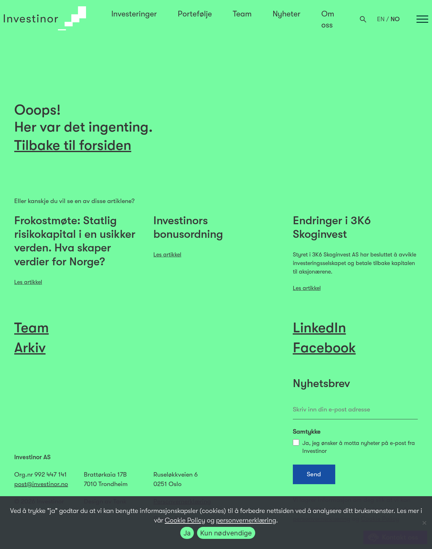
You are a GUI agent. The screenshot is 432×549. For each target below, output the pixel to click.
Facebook (324, 347)
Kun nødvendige (226, 533)
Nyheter (286, 13)
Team (242, 13)
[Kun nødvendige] (424, 523)
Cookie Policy (185, 520)
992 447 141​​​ (50, 474)
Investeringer (134, 13)
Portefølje (195, 13)
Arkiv (30, 347)
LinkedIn (319, 327)
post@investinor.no (41, 484)
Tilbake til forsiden (72, 145)
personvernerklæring (246, 520)
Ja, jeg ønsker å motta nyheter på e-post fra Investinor (358, 447)
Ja (187, 533)
